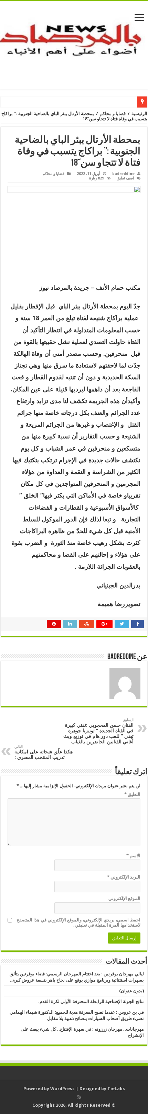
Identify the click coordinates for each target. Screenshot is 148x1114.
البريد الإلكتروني (123, 877)
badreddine (123, 173)
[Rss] (79, 1097)
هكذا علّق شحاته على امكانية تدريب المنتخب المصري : (43, 752)
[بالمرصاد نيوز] (74, 44)
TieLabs (116, 1088)
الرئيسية (139, 113)
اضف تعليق (125, 178)
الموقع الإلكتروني (124, 898)
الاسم (133, 855)
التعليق (132, 794)
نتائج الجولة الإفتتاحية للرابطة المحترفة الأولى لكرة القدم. (91, 1001)
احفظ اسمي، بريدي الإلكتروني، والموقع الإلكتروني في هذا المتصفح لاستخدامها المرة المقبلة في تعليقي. (78, 922)
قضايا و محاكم (113, 113)
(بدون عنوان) (131, 990)
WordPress (62, 1088)
